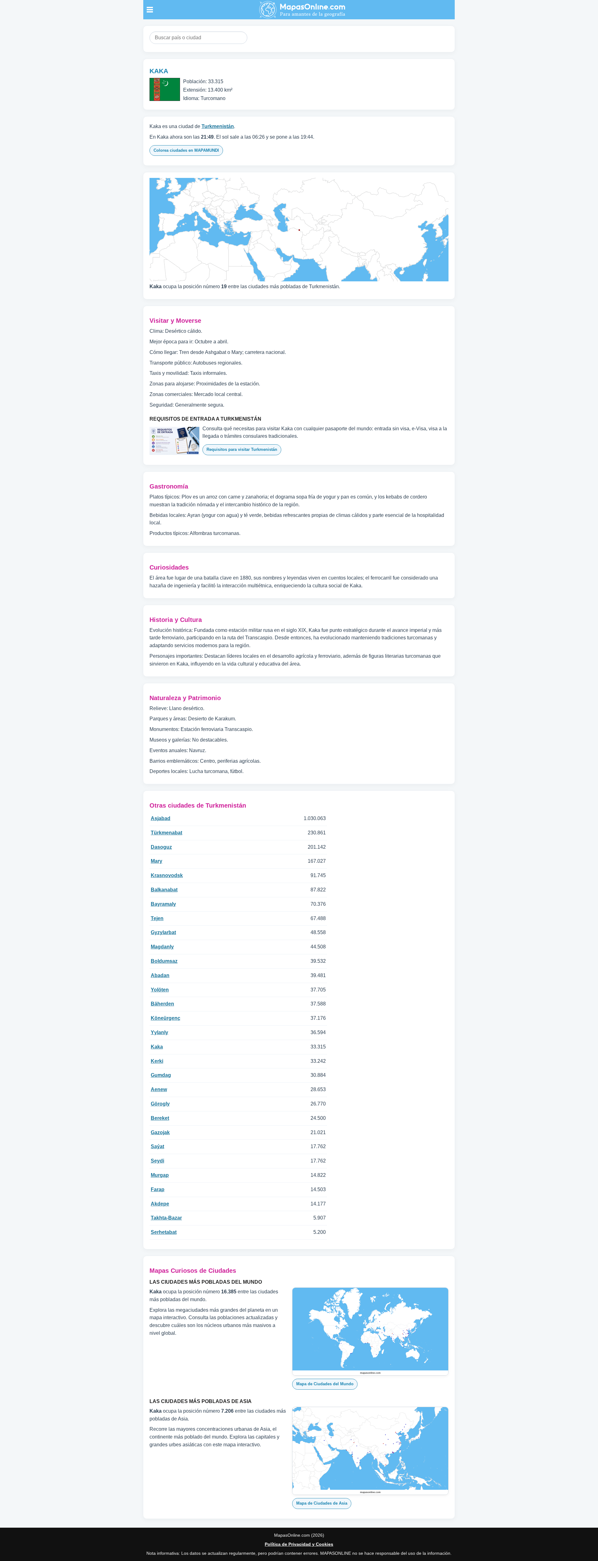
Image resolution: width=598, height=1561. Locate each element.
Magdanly (162, 946)
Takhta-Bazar (166, 1217)
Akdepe (160, 1203)
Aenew (159, 1089)
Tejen (157, 918)
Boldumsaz (164, 961)
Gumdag (161, 1075)
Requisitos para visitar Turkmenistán (241, 449)
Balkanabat (164, 889)
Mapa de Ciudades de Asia (321, 1503)
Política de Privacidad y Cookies (299, 1544)
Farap (157, 1189)
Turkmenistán (218, 126)
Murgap (160, 1175)
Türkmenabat (166, 832)
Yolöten (160, 989)
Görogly (160, 1103)
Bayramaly (163, 904)
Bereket (160, 1118)
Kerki (157, 1061)
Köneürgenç (165, 1018)
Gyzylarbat (163, 932)
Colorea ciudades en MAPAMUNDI (186, 150)
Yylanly (159, 1032)
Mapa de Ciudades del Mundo (325, 1384)
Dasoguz (161, 847)
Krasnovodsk (167, 875)
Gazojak (160, 1132)
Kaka (157, 1046)
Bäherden (162, 1003)
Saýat (157, 1146)
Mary (156, 861)
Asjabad (160, 818)
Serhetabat (164, 1232)
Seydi (157, 1160)
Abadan (160, 975)
